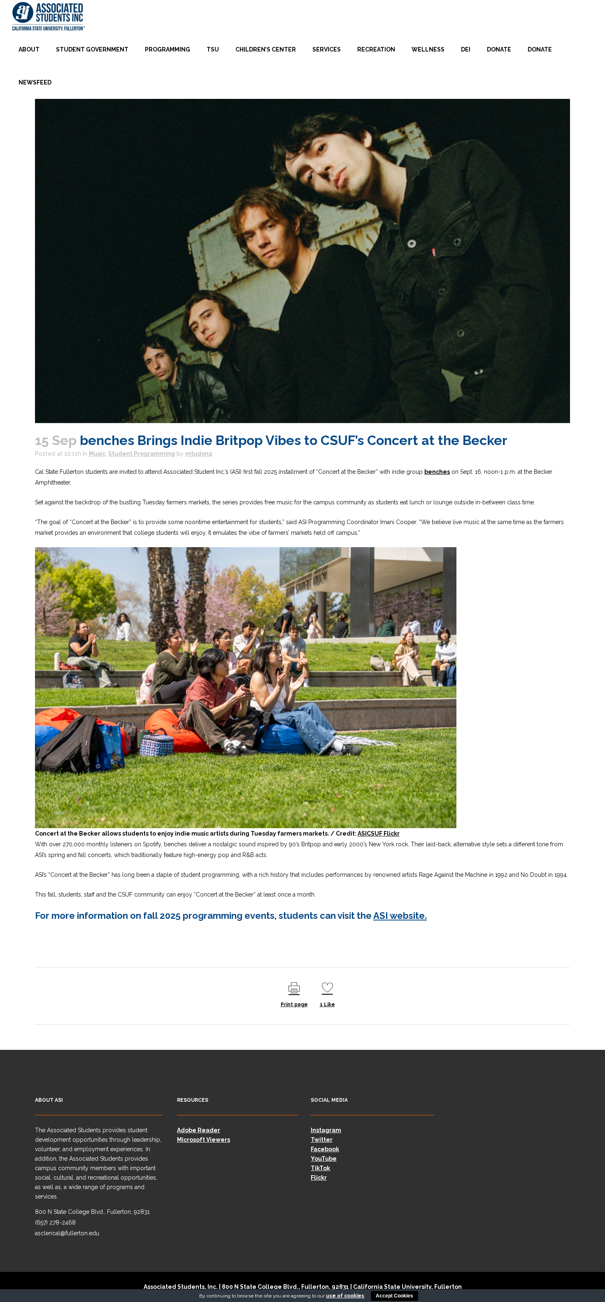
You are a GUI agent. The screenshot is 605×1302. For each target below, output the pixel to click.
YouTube (324, 1158)
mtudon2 (198, 453)
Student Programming (141, 453)
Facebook (325, 1149)
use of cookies (345, 1296)
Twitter (322, 1139)
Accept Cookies (394, 1296)
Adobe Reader (198, 1130)
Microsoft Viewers (203, 1139)
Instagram (326, 1130)
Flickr (319, 1177)
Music (97, 453)
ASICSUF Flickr (379, 833)
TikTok (320, 1168)
